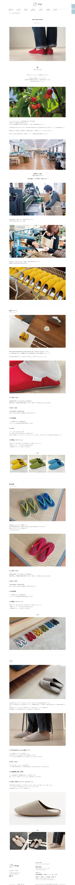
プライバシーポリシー (12, 884)
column (33, 9)
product (11, 9)
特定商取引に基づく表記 (20, 884)
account (55, 9)
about (41, 9)
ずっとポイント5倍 (38, 862)
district (26, 9)
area (19, 9)
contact (48, 9)
